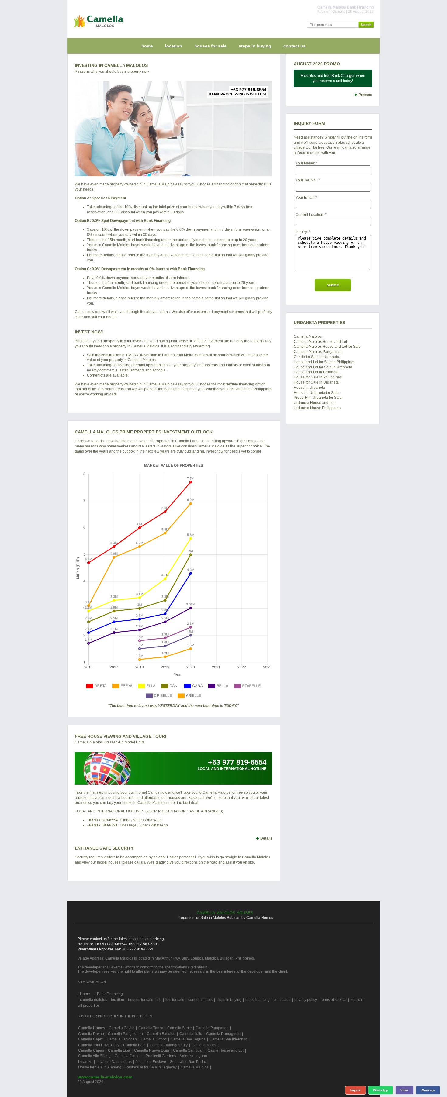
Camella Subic (179, 1028)
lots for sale (174, 1000)
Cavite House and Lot (226, 1050)
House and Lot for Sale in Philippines (324, 362)
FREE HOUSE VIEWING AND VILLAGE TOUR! (120, 736)
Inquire (355, 1090)
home (147, 45)
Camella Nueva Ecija (151, 1050)
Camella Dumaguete (223, 1034)
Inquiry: (302, 232)
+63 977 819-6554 (102, 820)
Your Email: (305, 197)
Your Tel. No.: (306, 180)
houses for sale (210, 45)
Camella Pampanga (212, 1028)
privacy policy (305, 1000)
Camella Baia (134, 1045)
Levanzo (85, 1062)
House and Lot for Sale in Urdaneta (323, 367)
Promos (365, 95)
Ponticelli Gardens (161, 1056)
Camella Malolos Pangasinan (318, 352)
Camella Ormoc (154, 1039)
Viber (404, 1090)
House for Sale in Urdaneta (316, 382)
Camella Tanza (150, 1028)
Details (266, 838)
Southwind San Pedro (188, 1062)
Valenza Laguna (193, 1056)
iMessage (428, 1090)
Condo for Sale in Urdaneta (316, 357)
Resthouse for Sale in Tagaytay (151, 1067)
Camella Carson (128, 1056)
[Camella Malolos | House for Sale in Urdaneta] (97, 28)
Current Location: (310, 214)
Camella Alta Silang (94, 1056)
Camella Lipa (119, 1050)
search (356, 1000)
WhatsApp (380, 1090)
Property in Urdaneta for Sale (318, 397)
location (173, 45)
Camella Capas (91, 1050)
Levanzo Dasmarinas (114, 1062)
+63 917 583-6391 (102, 825)
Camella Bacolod (161, 1034)
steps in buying (255, 45)
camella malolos (93, 1000)
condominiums (200, 1000)
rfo (159, 1000)
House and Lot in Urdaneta (316, 372)
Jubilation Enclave (151, 1062)
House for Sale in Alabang (99, 1067)
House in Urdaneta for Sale (316, 393)
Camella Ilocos (204, 1045)
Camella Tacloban (122, 1039)
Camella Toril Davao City (98, 1045)
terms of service (334, 1000)
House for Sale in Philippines (318, 377)
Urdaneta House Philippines (317, 408)
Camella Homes (91, 1028)
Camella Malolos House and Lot (320, 342)
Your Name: (305, 163)
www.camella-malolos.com (105, 1077)
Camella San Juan (188, 1050)
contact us (294, 45)
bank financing (257, 1000)
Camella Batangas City (169, 1045)
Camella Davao (91, 1034)
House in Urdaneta (309, 387)
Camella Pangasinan (125, 1034)
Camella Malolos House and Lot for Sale (327, 346)
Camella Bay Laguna (188, 1039)
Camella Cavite (121, 1028)
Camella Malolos (308, 336)
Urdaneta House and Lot (314, 403)
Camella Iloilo (190, 1034)
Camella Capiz (90, 1039)
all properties (89, 1005)
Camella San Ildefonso (228, 1039)
